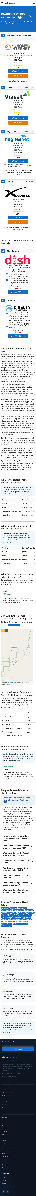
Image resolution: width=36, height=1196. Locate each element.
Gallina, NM (28, 919)
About (3, 1177)
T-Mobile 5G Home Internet (14, 736)
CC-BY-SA (26, 682)
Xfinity (4, 1120)
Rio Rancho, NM (14, 915)
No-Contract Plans (7, 1108)
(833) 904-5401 (19, 71)
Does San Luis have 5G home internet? (16, 876)
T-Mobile (4, 1135)
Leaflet (3, 682)
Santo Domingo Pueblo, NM (20, 924)
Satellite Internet (6, 1105)
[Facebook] (3, 1191)
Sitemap (4, 1168)
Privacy (4, 1076)
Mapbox (8, 684)
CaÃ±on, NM (13, 908)
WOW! (4, 1141)
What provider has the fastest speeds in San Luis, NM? (16, 854)
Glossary (4, 1159)
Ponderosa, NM (6, 912)
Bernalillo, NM (17, 917)
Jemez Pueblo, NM (7, 910)
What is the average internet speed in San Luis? (15, 883)
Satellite (15, 102)
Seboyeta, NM (26, 917)
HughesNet (6, 515)
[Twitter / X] (7, 1191)
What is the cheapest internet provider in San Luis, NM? (16, 846)
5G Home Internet (26, 55)
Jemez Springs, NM (18, 910)
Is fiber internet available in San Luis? (17, 861)
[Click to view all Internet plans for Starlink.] (17, 191)
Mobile (17, 55)
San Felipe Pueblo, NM (17, 919)
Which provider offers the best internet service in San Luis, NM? (16, 799)
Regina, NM (5, 915)
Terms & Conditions (11, 1076)
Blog (3, 1153)
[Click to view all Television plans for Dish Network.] (18, 259)
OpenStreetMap (14, 682)
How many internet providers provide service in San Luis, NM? (16, 838)
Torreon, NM (5, 908)
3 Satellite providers (14, 625)
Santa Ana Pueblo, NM (25, 915)
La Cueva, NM (22, 912)
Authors (4, 1180)
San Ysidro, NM (22, 908)
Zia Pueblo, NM (29, 910)
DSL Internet (5, 1099)
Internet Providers (7, 1087)
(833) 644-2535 (19, 161)
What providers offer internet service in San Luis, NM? (16, 891)
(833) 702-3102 (19, 335)
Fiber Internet (5, 1090)
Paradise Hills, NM (6, 924)
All (6, 631)
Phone (21, 102)
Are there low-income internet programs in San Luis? (16, 868)
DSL (3, 631)
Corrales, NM (13, 921)
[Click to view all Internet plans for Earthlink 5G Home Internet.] (17, 47)
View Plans (18, 76)
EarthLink (4, 1117)
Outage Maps (5, 1165)
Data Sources (6, 1162)
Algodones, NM (6, 919)
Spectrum (4, 1126)
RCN (3, 1138)
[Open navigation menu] (34, 3)
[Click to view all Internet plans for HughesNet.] (17, 138)
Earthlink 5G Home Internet (11, 511)
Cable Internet (6, 1096)
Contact (4, 1183)
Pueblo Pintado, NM (7, 917)
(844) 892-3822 (19, 292)
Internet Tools (6, 1156)
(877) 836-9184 (19, 217)
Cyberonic (8, 732)
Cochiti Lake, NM (22, 921)
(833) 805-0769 (19, 118)
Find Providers (19, 1049)
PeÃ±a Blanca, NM (7, 926)
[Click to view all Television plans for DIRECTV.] (18, 308)
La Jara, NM (31, 912)
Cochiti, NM (5, 921)
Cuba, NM (14, 912)
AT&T (3, 1123)
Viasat (4, 507)
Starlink (4, 504)
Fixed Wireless (9, 55)
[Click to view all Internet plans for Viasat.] (17, 95)
